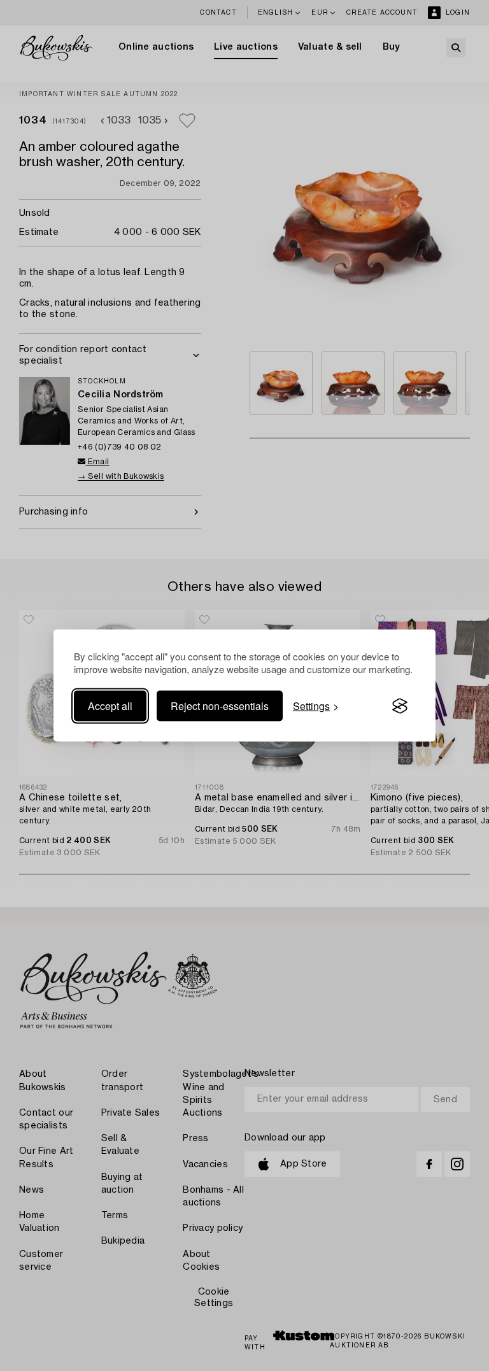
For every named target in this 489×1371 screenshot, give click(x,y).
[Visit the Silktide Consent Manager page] (400, 706)
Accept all (110, 706)
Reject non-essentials (220, 706)
